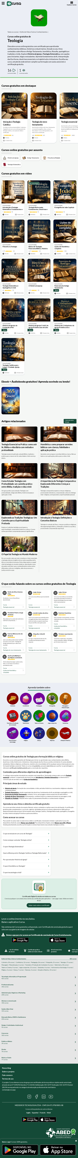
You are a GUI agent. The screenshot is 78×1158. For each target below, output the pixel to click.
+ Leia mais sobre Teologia (69, 421)
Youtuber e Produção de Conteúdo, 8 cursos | (39, 965)
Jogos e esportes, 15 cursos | (28, 967)
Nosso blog (6, 1068)
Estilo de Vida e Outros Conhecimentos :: (34, 32)
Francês (43, 1113)
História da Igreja (34, 54)
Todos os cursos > (14, 32)
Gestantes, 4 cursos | (44, 967)
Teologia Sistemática (51, 54)
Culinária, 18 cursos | (8, 962)
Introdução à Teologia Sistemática (47, 777)
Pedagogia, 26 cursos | (38, 962)
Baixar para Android (27, 823)
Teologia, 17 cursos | (67, 962)
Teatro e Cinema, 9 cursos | (10, 967)
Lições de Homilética (30, 779)
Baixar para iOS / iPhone (63, 823)
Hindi (49, 1113)
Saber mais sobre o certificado (39, 905)
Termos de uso (8, 1079)
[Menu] (3, 3)
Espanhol (35, 1113)
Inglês (28, 1113)
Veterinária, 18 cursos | (61, 965)
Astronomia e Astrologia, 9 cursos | (62, 967)
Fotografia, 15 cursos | (53, 962)
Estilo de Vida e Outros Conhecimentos (39, 959)
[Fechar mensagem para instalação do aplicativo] (76, 1140)
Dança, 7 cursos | (19, 970)
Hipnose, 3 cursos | (31, 970)
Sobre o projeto (8, 1071)
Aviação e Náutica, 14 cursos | (47, 970)
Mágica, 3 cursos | (7, 970)
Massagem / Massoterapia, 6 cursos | (13, 965)
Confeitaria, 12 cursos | (23, 962)
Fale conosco (7, 1075)
